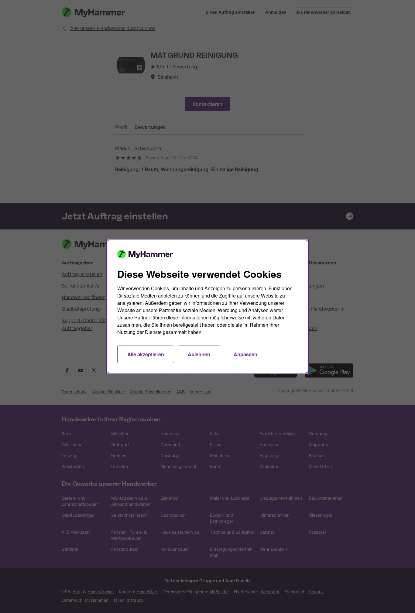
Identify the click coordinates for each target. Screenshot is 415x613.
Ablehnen (199, 354)
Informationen (194, 317)
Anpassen (245, 354)
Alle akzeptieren (145, 354)
